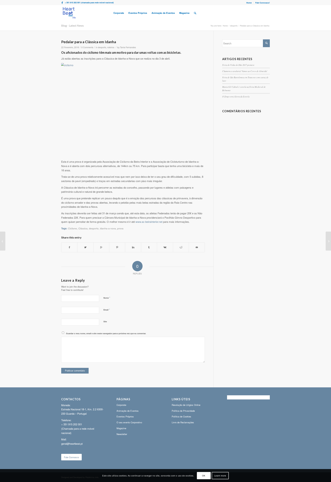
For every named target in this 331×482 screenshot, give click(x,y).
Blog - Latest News (72, 25)
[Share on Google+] (101, 247)
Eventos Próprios (125, 416)
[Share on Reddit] (181, 247)
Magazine (121, 428)
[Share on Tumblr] (149, 247)
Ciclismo (72, 228)
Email (106, 309)
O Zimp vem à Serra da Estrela (235, 96)
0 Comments (87, 47)
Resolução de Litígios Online (186, 405)
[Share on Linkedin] (133, 247)
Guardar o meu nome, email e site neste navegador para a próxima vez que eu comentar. (106, 333)
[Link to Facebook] (62, 2)
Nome (106, 297)
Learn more (220, 475)
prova (120, 228)
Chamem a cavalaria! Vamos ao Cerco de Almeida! (244, 71)
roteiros (110, 47)
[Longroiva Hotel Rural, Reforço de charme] (2, 241)
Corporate (121, 405)
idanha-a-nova (108, 228)
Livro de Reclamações (183, 422)
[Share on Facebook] (69, 247)
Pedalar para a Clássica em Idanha (88, 42)
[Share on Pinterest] (117, 247)
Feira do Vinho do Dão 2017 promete (238, 64)
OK (203, 475)
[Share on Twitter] (85, 247)
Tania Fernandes (128, 47)
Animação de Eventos (128, 410)
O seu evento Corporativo (129, 422)
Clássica (83, 228)
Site (105, 321)
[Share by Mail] (197, 247)
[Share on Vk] (165, 247)
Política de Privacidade (183, 410)
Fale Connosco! (262, 2)
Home (249, 2)
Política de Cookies (181, 416)
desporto (234, 25)
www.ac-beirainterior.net (149, 221)
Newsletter (122, 434)
